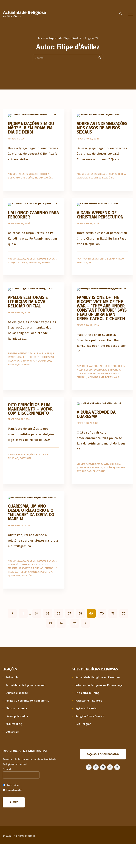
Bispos (113, 173)
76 (75, 623)
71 (112, 613)
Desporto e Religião (20, 177)
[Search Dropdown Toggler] (120, 13)
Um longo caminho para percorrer (33, 214)
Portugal (26, 458)
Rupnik (46, 262)
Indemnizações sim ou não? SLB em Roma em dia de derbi (31, 128)
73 (50, 623)
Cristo (81, 463)
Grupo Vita (27, 360)
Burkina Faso (115, 258)
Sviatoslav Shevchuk (107, 369)
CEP (25, 356)
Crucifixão (93, 463)
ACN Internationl (87, 365)
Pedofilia (95, 177)
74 (61, 623)
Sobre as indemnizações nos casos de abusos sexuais (102, 128)
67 (69, 613)
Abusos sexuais (28, 173)
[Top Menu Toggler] (130, 13)
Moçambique (43, 360)
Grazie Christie (110, 463)
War (116, 376)
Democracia (15, 454)
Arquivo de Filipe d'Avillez (65, 38)
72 (123, 613)
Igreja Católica (17, 262)
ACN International (94, 258)
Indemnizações (44, 177)
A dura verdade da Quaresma (96, 414)
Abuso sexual (16, 258)
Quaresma (119, 467)
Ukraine (82, 373)
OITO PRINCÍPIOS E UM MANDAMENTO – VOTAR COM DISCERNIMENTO (30, 409)
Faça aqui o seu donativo (103, 754)
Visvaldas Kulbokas (100, 376)
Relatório (108, 177)
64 (37, 613)
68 (80, 613)
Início (41, 38)
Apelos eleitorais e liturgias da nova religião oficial (28, 301)
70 (102, 613)
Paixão (107, 467)
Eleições (34, 356)
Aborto (12, 353)
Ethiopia (82, 262)
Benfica (44, 173)
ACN (79, 258)
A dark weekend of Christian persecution (100, 214)
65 (47, 613)
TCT (79, 471)
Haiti (91, 262)
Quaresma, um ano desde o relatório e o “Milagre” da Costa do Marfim (31, 512)
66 (58, 613)
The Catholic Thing (93, 471)
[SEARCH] (99, 57)
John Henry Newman (89, 467)
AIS (41, 353)
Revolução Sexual (19, 364)
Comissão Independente (23, 564)
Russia (88, 369)
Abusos (12, 173)
